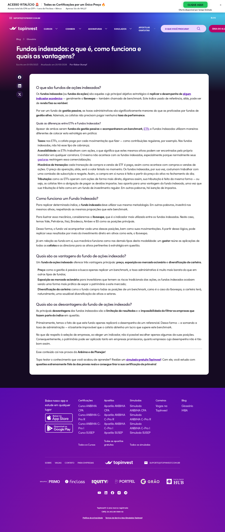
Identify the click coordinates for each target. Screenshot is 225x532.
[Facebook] (112, 493)
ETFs (146, 129)
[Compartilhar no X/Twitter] (19, 94)
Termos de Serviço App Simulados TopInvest (123, 517)
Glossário (31, 39)
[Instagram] (119, 493)
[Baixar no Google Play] (59, 428)
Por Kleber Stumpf (78, 64)
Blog (18, 39)
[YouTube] (99, 493)
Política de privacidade (93, 517)
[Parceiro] (50, 481)
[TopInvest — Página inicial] (23, 29)
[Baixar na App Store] (59, 417)
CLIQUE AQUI (195, 4)
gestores (43, 159)
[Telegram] (126, 493)
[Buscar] (198, 28)
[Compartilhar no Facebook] (19, 77)
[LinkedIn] (106, 493)
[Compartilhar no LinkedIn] (19, 85)
